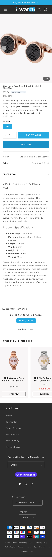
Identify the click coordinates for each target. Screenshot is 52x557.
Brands (9, 415)
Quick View (13, 394)
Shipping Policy (13, 447)
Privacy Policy (12, 440)
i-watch (14, 542)
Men (7, 126)
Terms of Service (14, 428)
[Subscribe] (41, 465)
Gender (6, 121)
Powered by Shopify (26, 542)
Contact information (42, 547)
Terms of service (24, 547)
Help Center (11, 422)
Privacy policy (41, 542)
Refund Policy (12, 434)
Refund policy (10, 547)
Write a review (26, 320)
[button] (5, 9)
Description (9, 174)
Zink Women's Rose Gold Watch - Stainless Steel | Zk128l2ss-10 (13, 379)
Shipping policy (27, 551)
